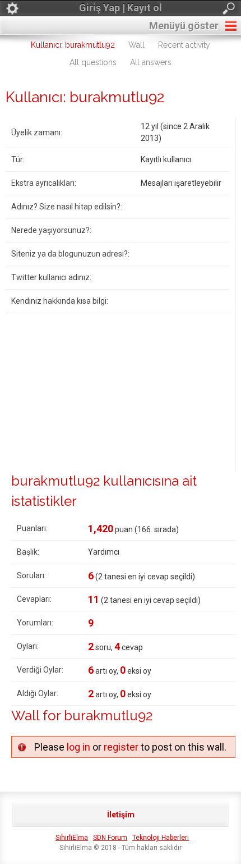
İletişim (121, 814)
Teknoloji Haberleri (160, 838)
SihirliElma (71, 838)
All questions (93, 62)
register (121, 747)
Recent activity (184, 44)
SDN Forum (110, 838)
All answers (151, 62)
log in (78, 747)
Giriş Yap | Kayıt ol (120, 7)
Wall (136, 44)
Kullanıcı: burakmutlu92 (73, 44)
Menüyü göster (184, 25)
